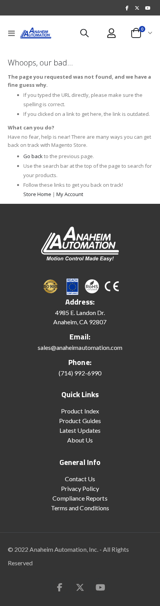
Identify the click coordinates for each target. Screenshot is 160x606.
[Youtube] (147, 7)
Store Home (37, 194)
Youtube (100, 587)
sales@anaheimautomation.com (80, 347)
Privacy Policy (80, 488)
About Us (80, 440)
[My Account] (111, 33)
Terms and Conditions (80, 507)
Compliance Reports (79, 498)
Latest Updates (80, 430)
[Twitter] (137, 7)
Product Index (80, 411)
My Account (69, 194)
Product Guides (80, 420)
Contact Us (80, 478)
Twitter (80, 587)
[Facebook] (127, 7)
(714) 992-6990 (80, 373)
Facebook (59, 587)
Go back (33, 156)
